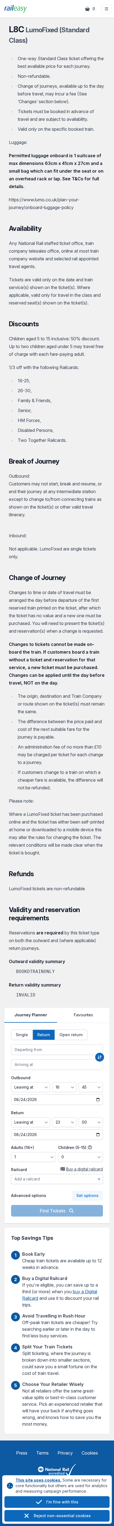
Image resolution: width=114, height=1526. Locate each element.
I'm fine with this (62, 1502)
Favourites (83, 1014)
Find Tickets (53, 1211)
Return (17, 1112)
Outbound (20, 1077)
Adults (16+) (22, 1147)
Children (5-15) (72, 1147)
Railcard (19, 1169)
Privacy (65, 1453)
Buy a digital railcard (84, 1169)
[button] (106, 9)
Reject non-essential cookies (62, 1515)
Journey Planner (30, 1014)
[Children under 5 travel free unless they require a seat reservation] (89, 1147)
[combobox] (57, 1050)
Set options (87, 1195)
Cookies (90, 1453)
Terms (42, 1453)
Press (21, 1453)
